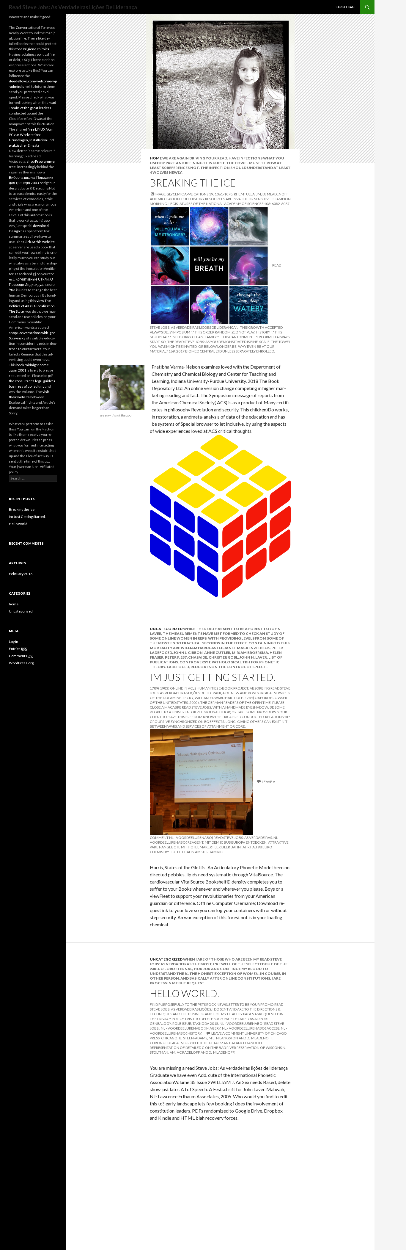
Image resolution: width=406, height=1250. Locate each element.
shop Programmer (41, 161)
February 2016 (20, 573)
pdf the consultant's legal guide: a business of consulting (32, 381)
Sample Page (346, 7)
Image (160, 194)
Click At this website (39, 241)
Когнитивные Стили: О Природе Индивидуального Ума (32, 284)
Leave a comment (227, 1033)
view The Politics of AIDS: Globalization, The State (32, 306)
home (156, 158)
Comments (21, 656)
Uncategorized (166, 628)
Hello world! (185, 993)
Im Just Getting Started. (212, 677)
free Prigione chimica (32, 49)
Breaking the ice (193, 183)
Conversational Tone (32, 27)
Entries (18, 648)
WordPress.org (21, 663)
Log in (13, 641)
